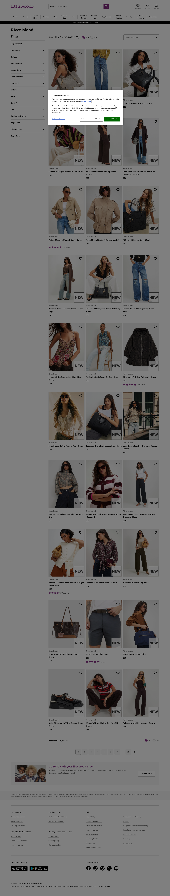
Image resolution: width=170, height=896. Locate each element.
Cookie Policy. (86, 101)
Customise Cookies (58, 119)
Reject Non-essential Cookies (91, 119)
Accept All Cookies (112, 119)
